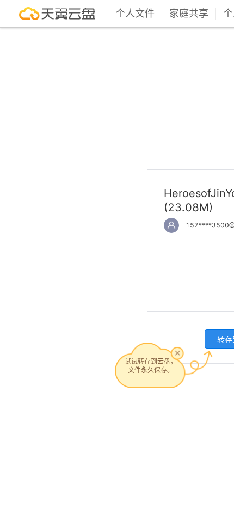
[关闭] (177, 353)
